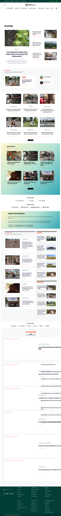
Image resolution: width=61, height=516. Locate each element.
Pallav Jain (27, 185)
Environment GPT (23, 1)
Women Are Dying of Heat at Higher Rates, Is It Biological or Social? (41, 295)
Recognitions (19, 496)
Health (41, 326)
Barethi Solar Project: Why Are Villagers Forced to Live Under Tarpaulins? (27, 288)
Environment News (47, 106)
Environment (25, 207)
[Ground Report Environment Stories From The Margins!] (30, 4)
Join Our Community (48, 494)
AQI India (46, 505)
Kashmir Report (25, 270)
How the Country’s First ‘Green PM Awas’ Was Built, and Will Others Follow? (27, 260)
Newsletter (17, 1)
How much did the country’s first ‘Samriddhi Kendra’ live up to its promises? (28, 302)
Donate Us (12, 1)
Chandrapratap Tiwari (12, 185)
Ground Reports (42, 200)
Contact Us (19, 491)
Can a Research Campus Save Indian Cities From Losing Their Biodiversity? (17, 54)
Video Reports (41, 8)
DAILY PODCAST (7, 70)
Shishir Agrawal (13, 113)
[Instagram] (53, 1)
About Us (18, 489)
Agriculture (15, 207)
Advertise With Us (34, 491)
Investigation (25, 239)
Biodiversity (22, 326)
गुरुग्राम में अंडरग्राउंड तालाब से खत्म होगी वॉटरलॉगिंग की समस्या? (27, 81)
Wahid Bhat (47, 114)
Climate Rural (33, 509)
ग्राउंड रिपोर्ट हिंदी (30, 332)
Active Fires (47, 507)
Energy (35, 326)
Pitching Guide (47, 496)
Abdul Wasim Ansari (47, 136)
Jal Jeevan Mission (48, 510)
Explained (32, 200)
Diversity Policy (33, 494)
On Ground (17, 8)
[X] (51, 1)
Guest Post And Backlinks (35, 489)
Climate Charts (47, 509)
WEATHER (40, 282)
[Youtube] (56, 1)
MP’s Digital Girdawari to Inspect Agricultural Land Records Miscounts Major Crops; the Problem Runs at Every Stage (27, 245)
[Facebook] (55, 1)
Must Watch (46, 207)
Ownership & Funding (20, 494)
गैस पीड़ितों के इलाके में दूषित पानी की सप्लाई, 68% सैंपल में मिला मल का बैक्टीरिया (46, 164)
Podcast (47, 8)
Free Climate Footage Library (21, 507)
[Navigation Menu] (5, 5)
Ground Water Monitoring (49, 512)
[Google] (12, 493)
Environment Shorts (20, 200)
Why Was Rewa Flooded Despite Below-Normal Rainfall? (37, 33)
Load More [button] (30, 140)
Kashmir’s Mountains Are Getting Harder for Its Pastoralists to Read (41, 303)
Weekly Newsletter (48, 491)
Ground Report (40, 315)
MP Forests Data (47, 502)
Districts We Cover (34, 510)
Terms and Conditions (34, 496)
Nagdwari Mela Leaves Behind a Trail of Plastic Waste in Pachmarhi (37, 44)
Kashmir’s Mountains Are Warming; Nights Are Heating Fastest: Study (27, 274)
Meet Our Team (19, 492)
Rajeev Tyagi (24, 250)
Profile (40, 344)
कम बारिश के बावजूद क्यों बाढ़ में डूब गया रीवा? (48, 364)
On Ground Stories (34, 505)
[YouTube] (7, 493)
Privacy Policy (33, 492)
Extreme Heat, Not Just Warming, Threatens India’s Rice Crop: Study (41, 257)
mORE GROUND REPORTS (8, 232)
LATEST (39, 233)
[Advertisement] (30, 16)
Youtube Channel (6, 1)
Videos (18, 509)
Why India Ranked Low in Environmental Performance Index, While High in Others (47, 111)
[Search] (56, 8)
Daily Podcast (19, 505)
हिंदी (49, 344)
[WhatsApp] (4, 493)
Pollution (47, 326)
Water (29, 326)
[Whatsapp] (49, 1)
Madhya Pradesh (14, 106)
